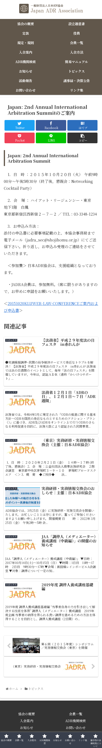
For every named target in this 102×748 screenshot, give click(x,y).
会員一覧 (75, 713)
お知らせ (26, 727)
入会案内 (26, 720)
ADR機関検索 (75, 720)
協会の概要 (26, 713)
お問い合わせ (76, 727)
